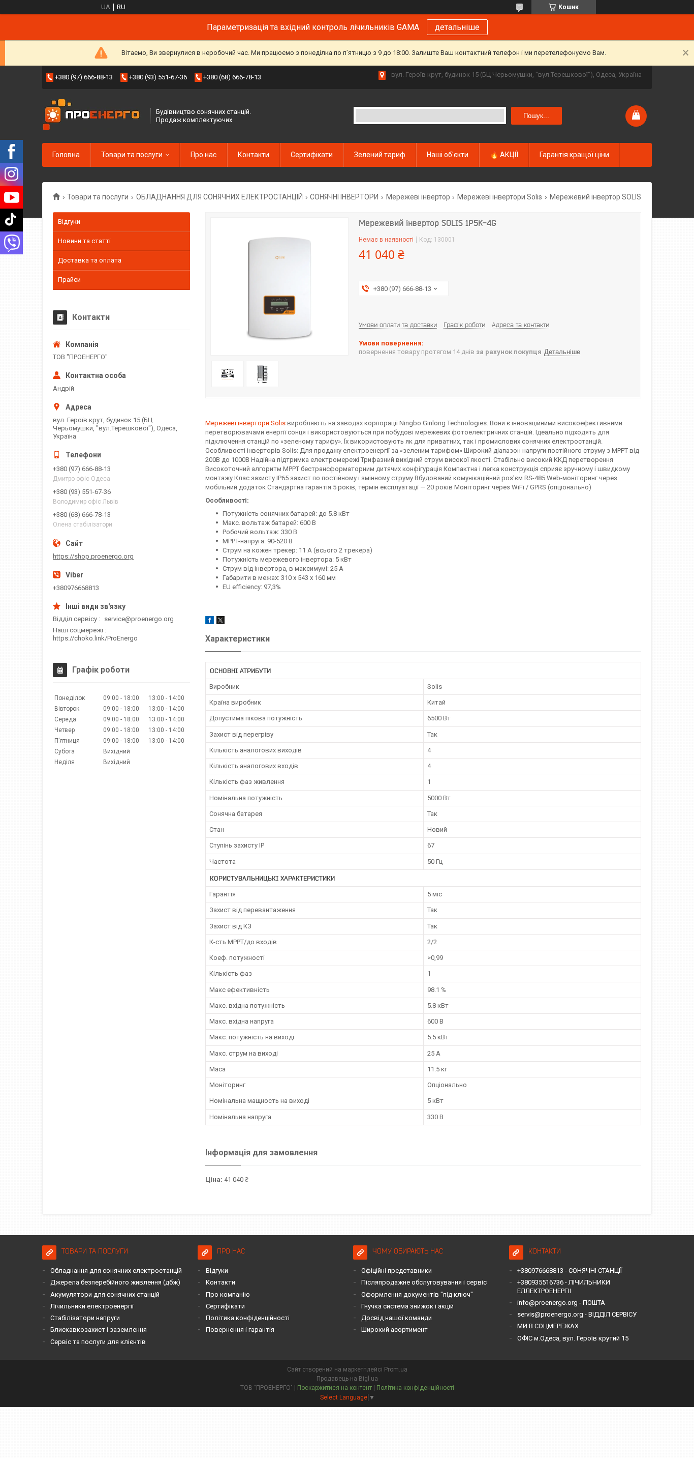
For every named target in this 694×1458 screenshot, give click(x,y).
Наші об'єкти (447, 155)
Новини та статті (84, 241)
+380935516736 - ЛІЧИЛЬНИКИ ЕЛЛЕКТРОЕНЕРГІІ (563, 1286)
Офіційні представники (396, 1270)
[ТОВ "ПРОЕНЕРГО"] (93, 115)
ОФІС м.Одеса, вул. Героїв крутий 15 (572, 1338)
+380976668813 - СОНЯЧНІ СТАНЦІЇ (569, 1270)
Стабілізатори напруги (85, 1318)
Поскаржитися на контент (334, 1387)
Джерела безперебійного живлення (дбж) (115, 1282)
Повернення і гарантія (240, 1329)
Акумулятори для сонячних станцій (105, 1294)
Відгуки (69, 221)
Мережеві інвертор (418, 197)
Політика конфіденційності (248, 1318)
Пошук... (536, 116)
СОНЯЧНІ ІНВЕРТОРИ (344, 197)
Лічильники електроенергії (92, 1306)
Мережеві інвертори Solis (499, 197)
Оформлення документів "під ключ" (417, 1294)
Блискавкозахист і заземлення (98, 1329)
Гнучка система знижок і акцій (407, 1306)
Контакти (253, 155)
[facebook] (209, 622)
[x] (220, 622)
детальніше (457, 27)
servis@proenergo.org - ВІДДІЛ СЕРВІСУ (577, 1314)
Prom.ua (395, 1369)
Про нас (203, 155)
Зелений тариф (379, 155)
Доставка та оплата (89, 260)
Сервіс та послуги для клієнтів (98, 1342)
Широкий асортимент (394, 1329)
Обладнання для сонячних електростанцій (116, 1270)
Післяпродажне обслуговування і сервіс (424, 1282)
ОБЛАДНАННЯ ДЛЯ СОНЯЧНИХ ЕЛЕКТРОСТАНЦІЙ (219, 197)
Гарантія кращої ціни (574, 155)
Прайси (69, 279)
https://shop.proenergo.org (93, 556)
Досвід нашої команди (396, 1318)
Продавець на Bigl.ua (347, 1378)
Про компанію (228, 1294)
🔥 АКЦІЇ (504, 155)
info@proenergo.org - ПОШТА (561, 1302)
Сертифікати (312, 155)
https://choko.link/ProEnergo (95, 638)
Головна (66, 155)
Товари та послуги (132, 155)
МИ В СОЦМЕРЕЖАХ (548, 1326)
